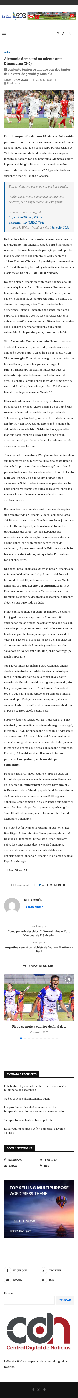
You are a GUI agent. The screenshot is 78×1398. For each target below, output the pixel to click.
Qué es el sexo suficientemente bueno (27, 1098)
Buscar (8, 1293)
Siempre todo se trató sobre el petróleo (29, 1120)
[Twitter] (58, 33)
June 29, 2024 (60, 227)
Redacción (23, 79)
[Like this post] (43, 885)
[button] (7, 1006)
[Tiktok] (63, 33)
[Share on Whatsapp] (55, 885)
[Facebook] (54, 33)
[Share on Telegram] (59, 885)
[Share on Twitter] (51, 885)
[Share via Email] (64, 885)
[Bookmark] (74, 33)
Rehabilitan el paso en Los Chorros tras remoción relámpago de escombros (35, 1088)
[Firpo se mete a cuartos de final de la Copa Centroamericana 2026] (39, 997)
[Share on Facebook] (47, 885)
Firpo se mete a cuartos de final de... (39, 1026)
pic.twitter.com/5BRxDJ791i (26, 222)
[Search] (69, 33)
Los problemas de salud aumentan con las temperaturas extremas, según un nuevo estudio (34, 1109)
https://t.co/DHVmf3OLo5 (25, 217)
